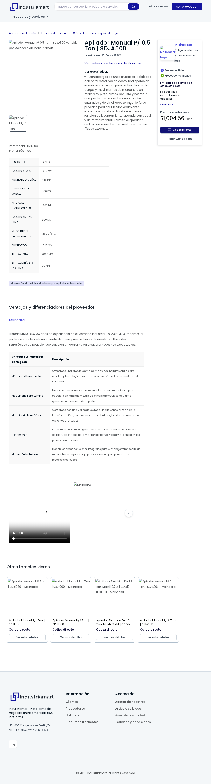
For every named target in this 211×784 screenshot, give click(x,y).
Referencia (17, 146)
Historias (72, 715)
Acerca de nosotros (130, 702)
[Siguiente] (129, 513)
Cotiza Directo (182, 129)
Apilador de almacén (22, 33)
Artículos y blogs (128, 708)
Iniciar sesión (158, 6)
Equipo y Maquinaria (54, 33)
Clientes (72, 702)
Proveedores (75, 708)
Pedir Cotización (180, 139)
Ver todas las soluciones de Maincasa (113, 63)
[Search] (133, 6)
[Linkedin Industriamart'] (13, 744)
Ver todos (165, 104)
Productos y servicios (29, 17)
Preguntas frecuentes (82, 722)
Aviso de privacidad (130, 715)
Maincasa (17, 320)
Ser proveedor (187, 7)
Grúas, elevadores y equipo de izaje (95, 33)
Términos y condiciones (133, 722)
